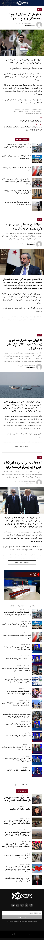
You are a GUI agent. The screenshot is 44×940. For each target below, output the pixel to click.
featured (17, 109)
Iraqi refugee (36, 111)
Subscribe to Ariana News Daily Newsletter (22, 921)
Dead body (25, 109)
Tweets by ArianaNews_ (22, 785)
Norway (26, 111)
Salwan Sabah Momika (33, 113)
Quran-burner (16, 111)
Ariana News (28, 25)
